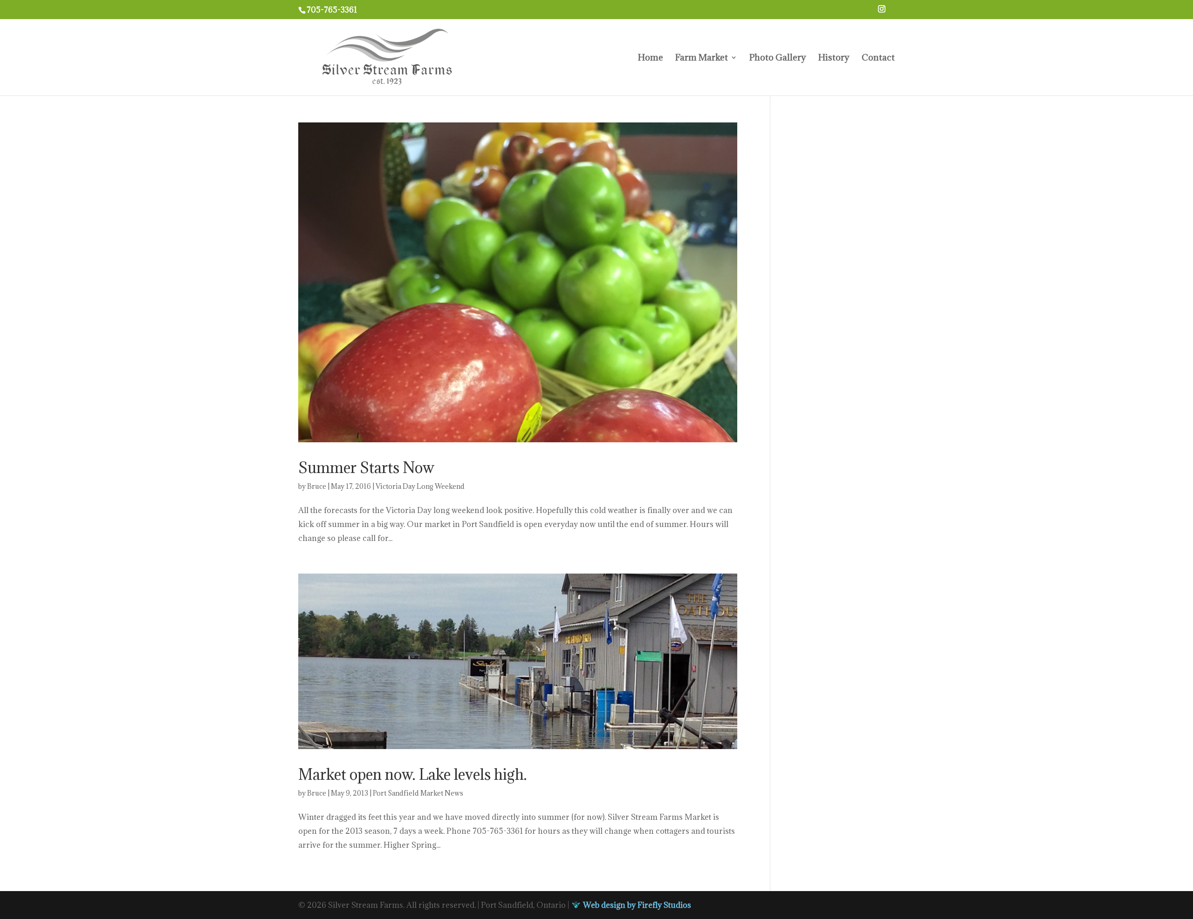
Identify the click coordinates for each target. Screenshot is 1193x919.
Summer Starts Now (366, 467)
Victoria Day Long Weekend (420, 486)
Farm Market (701, 58)
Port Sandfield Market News (418, 793)
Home (650, 58)
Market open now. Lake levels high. (412, 774)
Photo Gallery (777, 58)
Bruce (316, 486)
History (834, 58)
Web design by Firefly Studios (636, 905)
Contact (878, 58)
